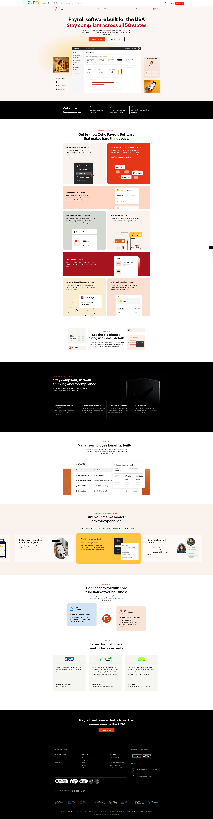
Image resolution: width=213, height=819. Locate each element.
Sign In (172, 3)
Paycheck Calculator (115, 757)
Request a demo (115, 39)
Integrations (130, 8)
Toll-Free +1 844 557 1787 (143, 771)
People (44, 3)
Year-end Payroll (114, 760)
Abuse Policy (149, 811)
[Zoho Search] (165, 3)
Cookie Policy (130, 811)
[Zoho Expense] (59, 802)
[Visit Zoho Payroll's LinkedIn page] (84, 791)
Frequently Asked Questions (89, 760)
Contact (63, 811)
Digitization (116, 528)
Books (56, 3)
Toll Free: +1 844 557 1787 (103, 8)
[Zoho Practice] (139, 802)
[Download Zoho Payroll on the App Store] (147, 756)
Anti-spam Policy (93, 811)
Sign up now (179, 3)
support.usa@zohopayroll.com (144, 776)
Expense (67, 3)
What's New (85, 768)
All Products (75, 3)
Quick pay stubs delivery (102, 528)
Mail (61, 3)
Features (115, 8)
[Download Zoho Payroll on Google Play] (136, 756)
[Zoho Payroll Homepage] (58, 9)
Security (68, 811)
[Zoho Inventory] (100, 802)
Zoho (33, 3)
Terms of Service (103, 811)
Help (83, 757)
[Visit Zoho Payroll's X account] (81, 791)
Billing (50, 3)
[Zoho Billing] (113, 802)
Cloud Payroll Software (115, 765)
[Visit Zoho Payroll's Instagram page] (73, 791)
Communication (129, 528)
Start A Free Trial (106, 730)
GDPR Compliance (140, 811)
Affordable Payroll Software (117, 762)
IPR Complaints (83, 811)
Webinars (84, 762)
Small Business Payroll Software (118, 768)
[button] (155, 9)
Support (148, 8)
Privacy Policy (112, 811)
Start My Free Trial (97, 39)
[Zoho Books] (72, 802)
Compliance (75, 811)
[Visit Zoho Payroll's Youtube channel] (77, 791)
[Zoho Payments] (153, 802)
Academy (84, 765)
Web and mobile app (85, 528)
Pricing (122, 8)
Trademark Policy (121, 811)
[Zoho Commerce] (85, 802)
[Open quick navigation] (211, 247)
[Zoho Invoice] (125, 802)
